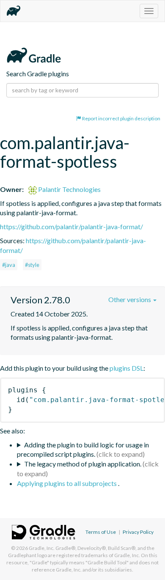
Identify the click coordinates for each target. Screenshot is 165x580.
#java (8, 264)
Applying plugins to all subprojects (67, 483)
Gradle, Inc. (42, 548)
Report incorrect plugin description (120, 118)
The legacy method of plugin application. (82, 464)
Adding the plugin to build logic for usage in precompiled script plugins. (83, 449)
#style (32, 264)
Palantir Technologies (69, 189)
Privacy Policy (138, 532)
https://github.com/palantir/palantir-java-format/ (71, 226)
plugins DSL (126, 368)
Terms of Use (100, 532)
